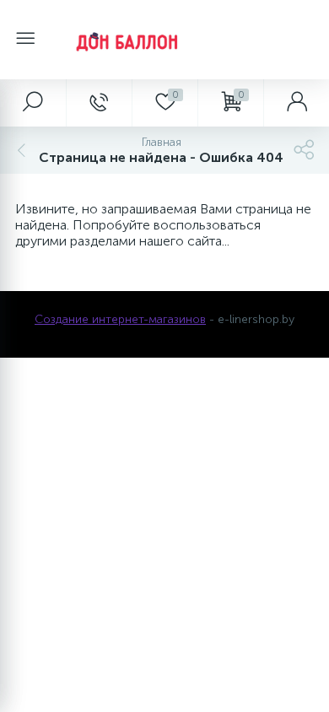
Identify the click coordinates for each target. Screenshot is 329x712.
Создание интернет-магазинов (120, 319)
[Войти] (296, 103)
